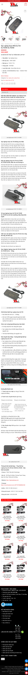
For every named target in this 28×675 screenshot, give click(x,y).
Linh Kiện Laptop (9, 43)
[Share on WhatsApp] (2, 83)
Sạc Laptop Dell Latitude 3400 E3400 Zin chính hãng (7, 576)
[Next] (25, 22)
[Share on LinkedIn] (14, 83)
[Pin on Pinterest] (12, 83)
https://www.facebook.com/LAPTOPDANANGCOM (13, 485)
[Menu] (2, 4)
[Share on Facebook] (5, 83)
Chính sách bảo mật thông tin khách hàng (12, 652)
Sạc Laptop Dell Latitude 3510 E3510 (20, 557)
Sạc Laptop (17, 43)
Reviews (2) (5, 92)
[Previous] (3, 22)
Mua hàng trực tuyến (7, 611)
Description (5, 89)
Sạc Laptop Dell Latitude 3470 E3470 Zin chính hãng (7, 517)
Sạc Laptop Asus (16, 78)
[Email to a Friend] (9, 83)
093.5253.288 (14, 592)
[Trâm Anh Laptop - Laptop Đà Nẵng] (14, 4)
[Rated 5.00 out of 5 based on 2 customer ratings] (14, 50)
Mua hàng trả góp (6, 616)
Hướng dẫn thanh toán (7, 613)
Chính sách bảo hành (7, 646)
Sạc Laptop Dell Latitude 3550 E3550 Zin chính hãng (20, 576)
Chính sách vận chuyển (7, 650)
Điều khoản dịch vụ (6, 620)
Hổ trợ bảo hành (6, 618)
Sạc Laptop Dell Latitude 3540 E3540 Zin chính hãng (20, 537)
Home (2, 43)
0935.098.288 (22, 590)
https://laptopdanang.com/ (12, 480)
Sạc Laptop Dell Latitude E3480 (7, 537)
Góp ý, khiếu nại (6, 622)
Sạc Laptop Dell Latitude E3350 (7, 557)
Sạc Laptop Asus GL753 (8, 80)
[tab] (14, 89)
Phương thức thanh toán (8, 644)
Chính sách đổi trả (6, 648)
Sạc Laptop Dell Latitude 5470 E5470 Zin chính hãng (20, 517)
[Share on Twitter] (7, 83)
